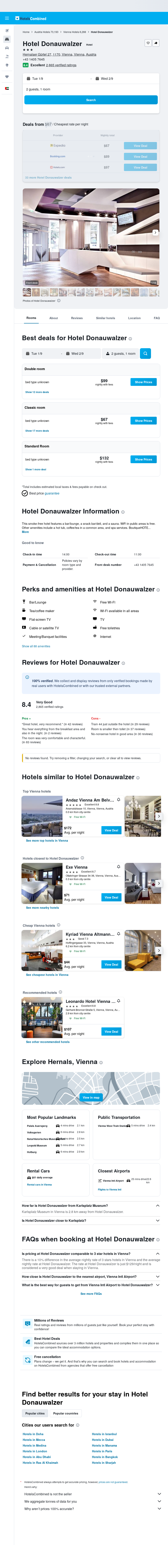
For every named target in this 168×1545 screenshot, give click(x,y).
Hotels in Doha (33, 1434)
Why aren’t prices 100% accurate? (49, 1508)
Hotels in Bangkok (105, 1457)
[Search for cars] (7, 48)
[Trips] (7, 77)
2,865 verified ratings (61, 65)
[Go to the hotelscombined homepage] (31, 18)
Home (26, 32)
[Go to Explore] (7, 65)
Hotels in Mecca (34, 1440)
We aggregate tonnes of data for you (50, 1501)
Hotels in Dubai (103, 1440)
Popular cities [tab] (35, 1413)
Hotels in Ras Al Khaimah (40, 1463)
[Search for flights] (7, 31)
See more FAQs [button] (91, 1294)
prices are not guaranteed (113, 1482)
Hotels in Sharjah (104, 1463)
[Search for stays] (7, 39)
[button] (6, 18)
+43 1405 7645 (34, 59)
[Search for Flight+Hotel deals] (7, 56)
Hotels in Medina (34, 1445)
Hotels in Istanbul (104, 1434)
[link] (47, 840)
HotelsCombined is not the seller (48, 1494)
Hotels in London (35, 1451)
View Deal (111, 830)
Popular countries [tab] (65, 1413)
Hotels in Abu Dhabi (37, 1457)
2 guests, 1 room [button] (38, 89)
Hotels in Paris (102, 1451)
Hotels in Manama (104, 1445)
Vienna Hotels (71, 32)
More (25, 532)
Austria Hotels (42, 32)
